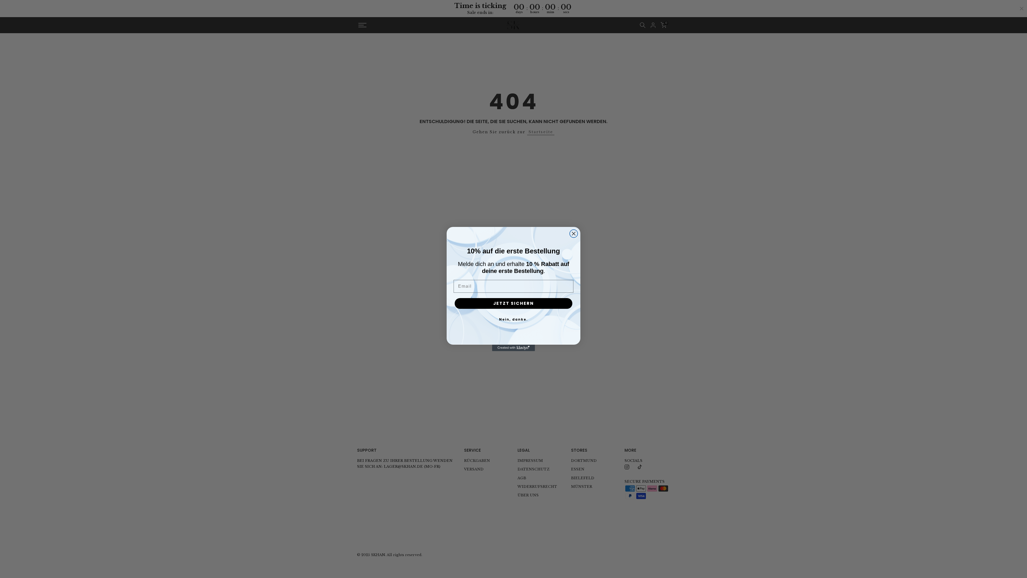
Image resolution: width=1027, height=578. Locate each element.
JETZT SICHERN (513, 303)
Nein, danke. (513, 319)
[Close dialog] (574, 234)
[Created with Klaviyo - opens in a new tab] (513, 348)
